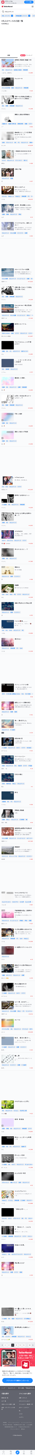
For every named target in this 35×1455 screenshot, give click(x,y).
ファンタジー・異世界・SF (26, 1404)
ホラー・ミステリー (24, 1407)
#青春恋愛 (21, 16)
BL (19, 1410)
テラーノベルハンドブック (13, 1422)
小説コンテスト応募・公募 (8, 1404)
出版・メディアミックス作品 (8, 1408)
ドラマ (20, 1414)
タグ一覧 (3, 1401)
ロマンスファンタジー (24, 1401)
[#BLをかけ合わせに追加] (12, 15)
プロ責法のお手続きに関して (24, 1426)
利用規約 (5, 1422)
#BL (6, 16)
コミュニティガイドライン (26, 1422)
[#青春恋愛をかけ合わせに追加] (29, 15)
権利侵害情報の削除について (11, 1426)
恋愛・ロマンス (23, 1398)
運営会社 (23, 1429)
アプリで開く (28, 2)
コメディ (21, 1417)
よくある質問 (29, 1424)
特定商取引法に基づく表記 (19, 1424)
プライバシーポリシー (15, 1429)
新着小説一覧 (4, 1398)
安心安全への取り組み (7, 1424)
